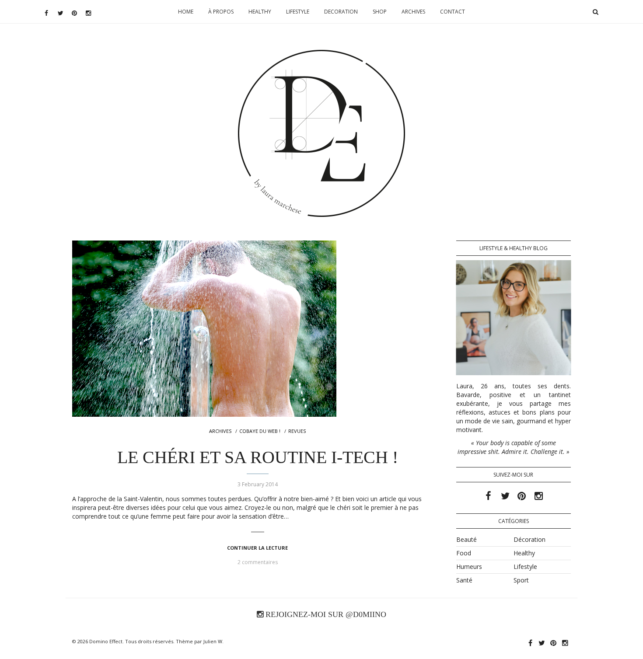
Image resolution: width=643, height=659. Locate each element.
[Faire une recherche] (595, 11)
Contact (452, 11)
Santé (464, 580)
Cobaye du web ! (259, 431)
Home (185, 11)
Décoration (529, 539)
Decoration (341, 11)
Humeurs (469, 566)
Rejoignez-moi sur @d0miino (324, 614)
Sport (521, 580)
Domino (322, 77)
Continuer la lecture (257, 547)
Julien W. (213, 641)
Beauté (466, 539)
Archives (413, 11)
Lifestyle (297, 11)
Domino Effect (105, 641)
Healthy (259, 11)
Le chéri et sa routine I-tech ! (257, 457)
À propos (221, 11)
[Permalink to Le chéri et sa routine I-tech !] (257, 329)
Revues (297, 431)
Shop (380, 11)
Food (463, 553)
